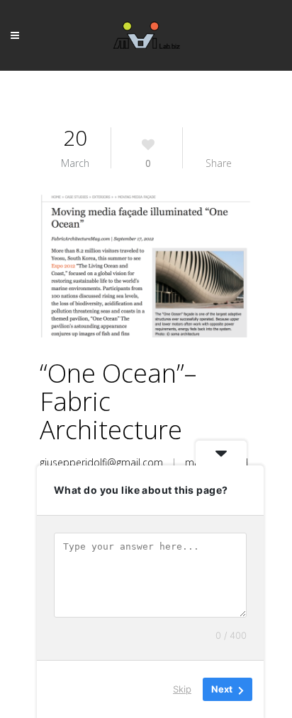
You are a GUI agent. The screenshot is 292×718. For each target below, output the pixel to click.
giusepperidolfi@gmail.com (101, 462)
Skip (182, 689)
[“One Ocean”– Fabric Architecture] (146, 266)
